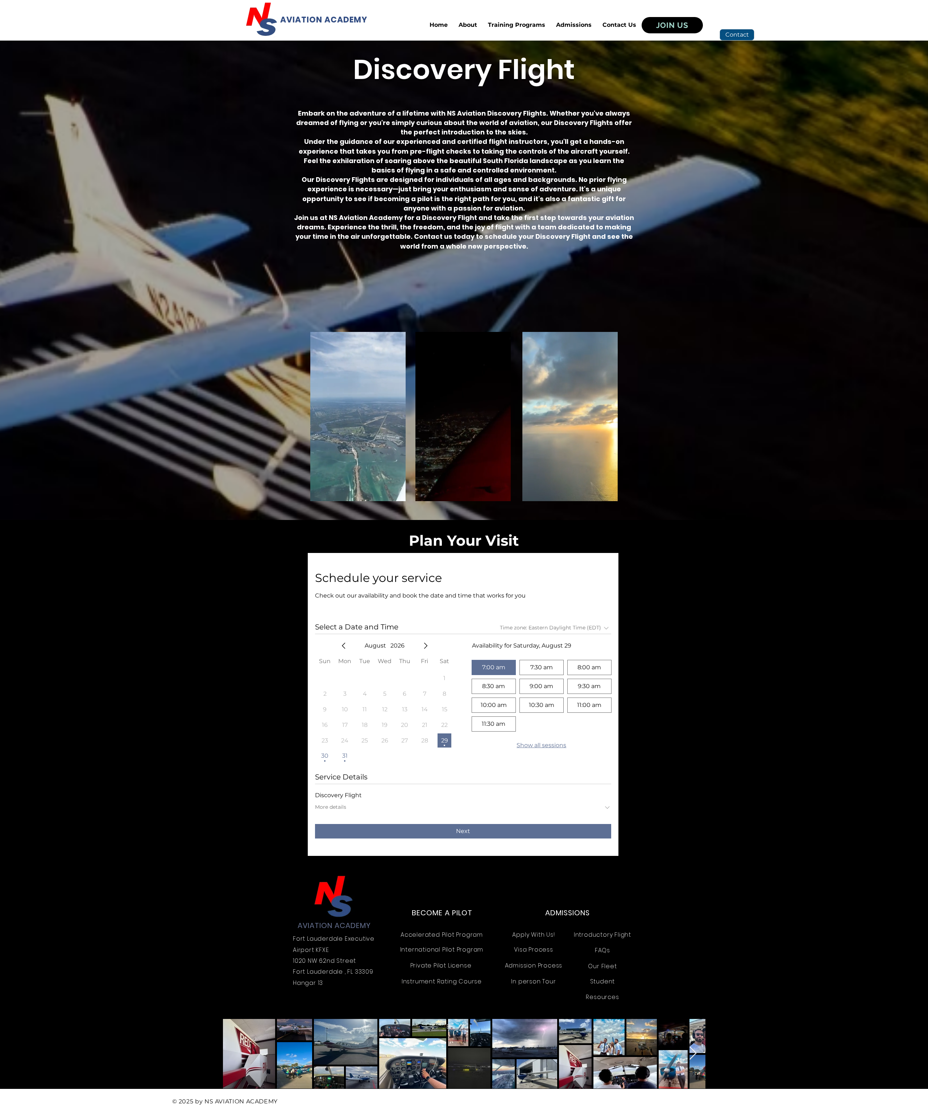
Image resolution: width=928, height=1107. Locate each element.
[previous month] (343, 645)
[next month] (425, 645)
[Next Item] (693, 1053)
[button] (516, 25)
